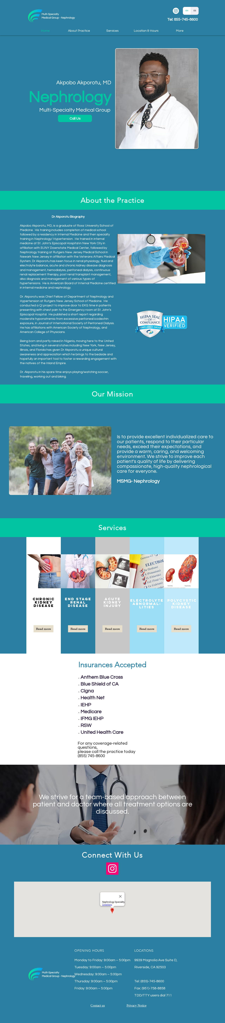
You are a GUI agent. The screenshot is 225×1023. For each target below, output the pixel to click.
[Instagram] (176, 11)
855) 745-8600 (92, 756)
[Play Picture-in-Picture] (194, 278)
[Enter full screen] (200, 278)
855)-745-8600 (152, 981)
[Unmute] (128, 278)
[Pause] (122, 278)
